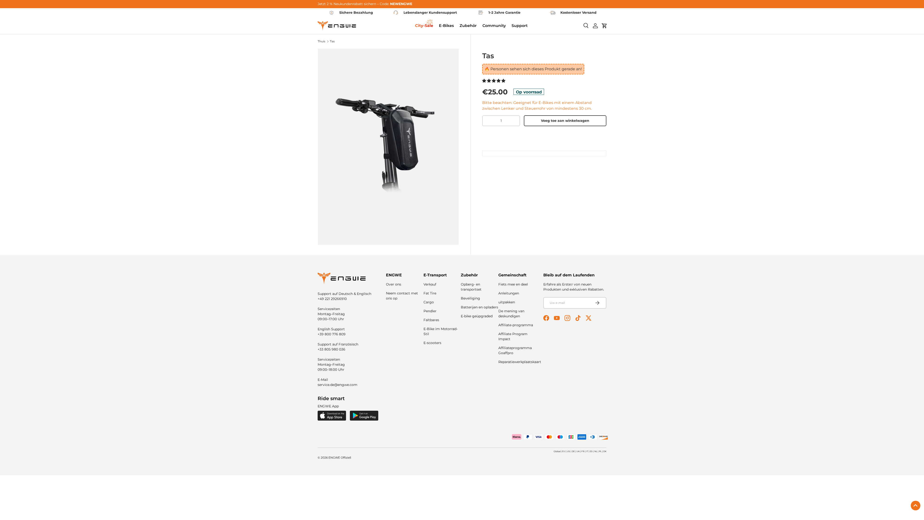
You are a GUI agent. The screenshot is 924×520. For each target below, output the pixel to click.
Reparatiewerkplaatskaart (519, 362)
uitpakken (506, 302)
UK (578, 451)
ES (591, 451)
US (568, 451)
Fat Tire (430, 293)
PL (600, 451)
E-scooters (432, 343)
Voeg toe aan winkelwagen (565, 120)
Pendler (430, 311)
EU (563, 451)
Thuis (321, 41)
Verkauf (430, 284)
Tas (332, 41)
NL (595, 451)
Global (557, 451)
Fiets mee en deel (513, 284)
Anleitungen (508, 293)
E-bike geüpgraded (477, 316)
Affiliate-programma (515, 325)
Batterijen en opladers (479, 307)
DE (573, 451)
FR (582, 451)
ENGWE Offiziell (339, 457)
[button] (494, 80)
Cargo (429, 302)
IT (587, 451)
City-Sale (424, 25)
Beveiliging (470, 298)
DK (604, 451)
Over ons (393, 284)
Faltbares (431, 320)
